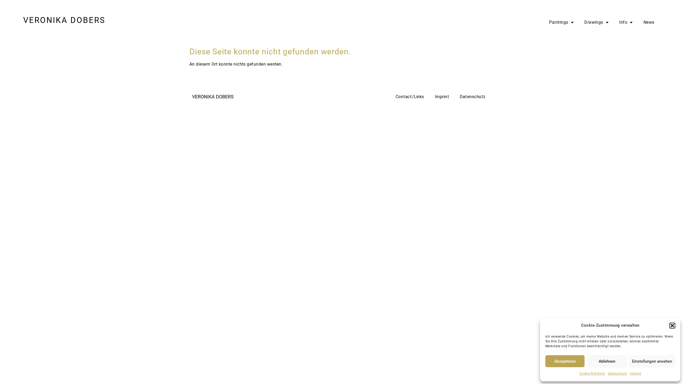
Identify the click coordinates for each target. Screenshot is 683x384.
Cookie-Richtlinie (592, 373)
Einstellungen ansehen (652, 361)
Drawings (593, 22)
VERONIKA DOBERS (64, 20)
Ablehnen (607, 361)
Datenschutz (617, 373)
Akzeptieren (565, 361)
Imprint (635, 373)
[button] (672, 325)
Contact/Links (410, 96)
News (649, 22)
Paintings (558, 22)
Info (623, 22)
